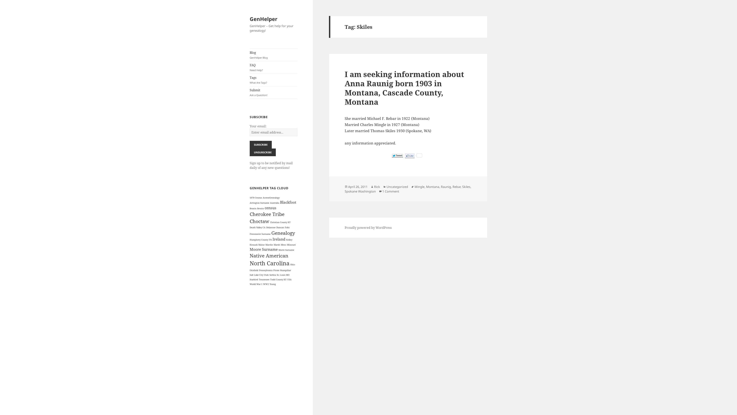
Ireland (279, 239)
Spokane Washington (360, 191)
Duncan (280, 227)
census (270, 207)
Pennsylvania (266, 270)
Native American (269, 255)
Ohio (292, 264)
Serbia (272, 275)
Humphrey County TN (261, 239)
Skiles (466, 187)
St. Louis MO (283, 275)
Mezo (283, 244)
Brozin (260, 208)
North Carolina (269, 263)
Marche (269, 244)
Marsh (277, 244)
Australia (274, 203)
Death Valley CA (257, 227)
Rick (377, 187)
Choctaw (259, 221)
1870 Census (256, 197)
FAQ (256, 67)
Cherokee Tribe (267, 214)
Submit (259, 92)
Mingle (420, 187)
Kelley (289, 239)
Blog (259, 55)
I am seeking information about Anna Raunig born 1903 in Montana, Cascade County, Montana (404, 88)
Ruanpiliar (285, 270)
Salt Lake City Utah (259, 275)
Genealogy (283, 233)
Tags (258, 80)
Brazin (253, 208)
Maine (261, 244)
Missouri (291, 244)
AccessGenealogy (271, 197)
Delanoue (271, 227)
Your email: (258, 126)
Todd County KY (278, 279)
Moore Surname (264, 249)
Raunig (446, 187)
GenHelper (263, 18)
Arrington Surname (259, 203)
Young (273, 284)
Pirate (276, 270)
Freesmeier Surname (260, 234)
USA (289, 279)
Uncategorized (397, 187)
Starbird (254, 279)
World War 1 (256, 284)
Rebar (457, 187)
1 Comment (390, 191)
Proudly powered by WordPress (368, 228)
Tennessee (264, 279)
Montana (432, 187)
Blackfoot (288, 202)
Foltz (287, 227)
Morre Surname (286, 250)
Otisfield (254, 270)
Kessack (254, 244)
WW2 (266, 284)
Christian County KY (280, 222)
